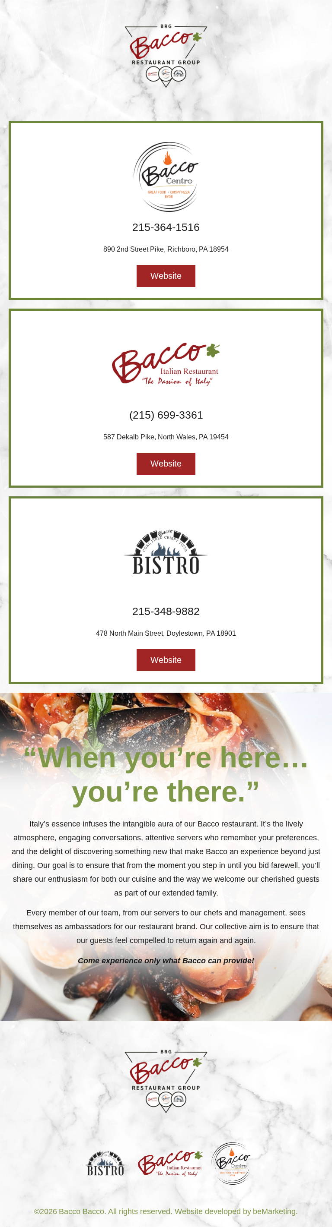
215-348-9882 (166, 611)
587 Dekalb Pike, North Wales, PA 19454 (166, 437)
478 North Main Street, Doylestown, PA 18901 (166, 633)
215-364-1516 (166, 227)
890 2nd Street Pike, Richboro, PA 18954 (166, 249)
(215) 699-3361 (166, 415)
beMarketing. (275, 1211)
